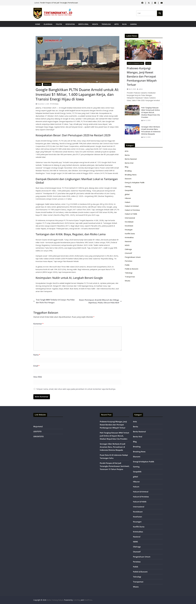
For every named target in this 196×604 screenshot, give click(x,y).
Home (37, 24)
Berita (127, 155)
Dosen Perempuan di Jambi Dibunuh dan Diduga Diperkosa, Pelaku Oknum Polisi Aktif (99, 301)
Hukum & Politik (131, 214)
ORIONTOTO (38, 436)
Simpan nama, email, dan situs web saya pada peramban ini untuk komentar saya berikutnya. (76, 389)
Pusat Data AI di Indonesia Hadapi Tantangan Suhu (59, 3)
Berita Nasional (131, 159)
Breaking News (131, 174)
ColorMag (76, 600)
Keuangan (128, 229)
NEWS (127, 245)
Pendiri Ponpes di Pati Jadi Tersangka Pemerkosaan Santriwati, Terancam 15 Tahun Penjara (114, 466)
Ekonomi (128, 178)
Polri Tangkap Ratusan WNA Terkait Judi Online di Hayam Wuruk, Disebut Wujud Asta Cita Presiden (150, 112)
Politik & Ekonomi (131, 269)
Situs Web (37, 377)
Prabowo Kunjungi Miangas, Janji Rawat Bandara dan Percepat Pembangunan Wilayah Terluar (142, 76)
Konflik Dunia (130, 233)
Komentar (38, 323)
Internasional (130, 218)
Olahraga (48, 24)
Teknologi (106, 24)
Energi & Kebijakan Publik (135, 63)
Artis (116, 24)
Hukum (127, 202)
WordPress (88, 600)
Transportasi (130, 276)
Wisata (95, 24)
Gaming (133, 24)
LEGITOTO (37, 431)
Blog (124, 24)
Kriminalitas (129, 237)
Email (36, 366)
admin (141, 89)
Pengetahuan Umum (133, 257)
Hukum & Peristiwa (132, 210)
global (39, 84)
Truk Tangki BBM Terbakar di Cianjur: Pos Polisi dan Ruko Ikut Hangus (55, 301)
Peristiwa (128, 261)
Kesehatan (70, 24)
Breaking (128, 171)
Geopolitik (129, 190)
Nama (36, 355)
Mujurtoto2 (38, 426)
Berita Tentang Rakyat (55, 600)
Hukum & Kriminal (131, 206)
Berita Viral (83, 24)
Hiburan (128, 198)
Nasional (128, 241)
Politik (59, 24)
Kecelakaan (129, 222)
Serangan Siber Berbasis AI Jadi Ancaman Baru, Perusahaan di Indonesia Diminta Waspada (150, 130)
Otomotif (128, 253)
